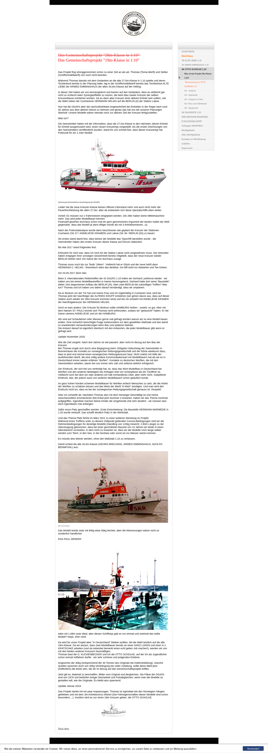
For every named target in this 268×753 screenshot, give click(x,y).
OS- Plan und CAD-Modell (195, 104)
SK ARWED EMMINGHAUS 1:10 (195, 65)
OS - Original (190, 91)
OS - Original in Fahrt (193, 99)
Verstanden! (253, 748)
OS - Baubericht (191, 108)
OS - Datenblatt (190, 95)
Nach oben (63, 728)
